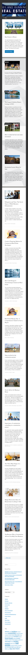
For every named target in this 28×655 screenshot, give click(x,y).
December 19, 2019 (8, 445)
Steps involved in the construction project (10, 356)
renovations (20, 645)
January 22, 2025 (8, 263)
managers (10, 639)
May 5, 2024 (7, 337)
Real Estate (6, 62)
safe (13, 647)
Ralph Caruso (13, 643)
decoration (17, 635)
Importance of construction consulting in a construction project (12, 425)
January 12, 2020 (8, 372)
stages (19, 647)
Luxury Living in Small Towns (13, 73)
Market (13, 639)
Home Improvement (15, 516)
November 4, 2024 (8, 301)
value (13, 648)
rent (6, 647)
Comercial (18, 631)
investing (18, 638)
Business (12, 337)
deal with (13, 634)
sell (17, 647)
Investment (6, 639)
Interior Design (8, 616)
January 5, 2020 (8, 405)
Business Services (16, 482)
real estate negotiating (14, 645)
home (6, 638)
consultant (6, 634)
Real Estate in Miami (11, 37)
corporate (9, 634)
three (8, 648)
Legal (13, 372)
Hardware (15, 445)
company (6, 633)
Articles (6, 599)
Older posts (8, 557)
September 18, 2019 (8, 552)
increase (14, 638)
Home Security (8, 612)
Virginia (17, 648)
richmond (9, 647)
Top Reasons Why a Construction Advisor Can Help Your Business (14, 535)
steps (6, 648)
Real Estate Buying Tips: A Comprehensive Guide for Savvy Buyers (14, 320)
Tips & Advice (19, 405)
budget (10, 631)
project (16, 641)
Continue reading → (9, 51)
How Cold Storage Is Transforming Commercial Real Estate (13, 282)
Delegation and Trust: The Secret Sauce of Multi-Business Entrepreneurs (14, 204)
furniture (16, 636)
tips (11, 648)
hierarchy (20, 636)
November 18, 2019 (8, 482)
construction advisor (19, 633)
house (11, 638)
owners (12, 641)
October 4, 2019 (8, 516)
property (7, 643)
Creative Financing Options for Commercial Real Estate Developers (13, 243)
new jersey (8, 641)
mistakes (19, 639)
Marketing (16, 639)
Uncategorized (7, 624)
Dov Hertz (8, 636)
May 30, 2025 (7, 223)
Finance (6, 606)
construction (12, 633)
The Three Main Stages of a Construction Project (12, 464)
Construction (15, 552)
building (14, 631)
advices (7, 631)
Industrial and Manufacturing (10, 614)
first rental (12, 636)
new (22, 639)
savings (15, 647)
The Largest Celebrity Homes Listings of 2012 (13, 103)
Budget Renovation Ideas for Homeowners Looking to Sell (13, 501)
